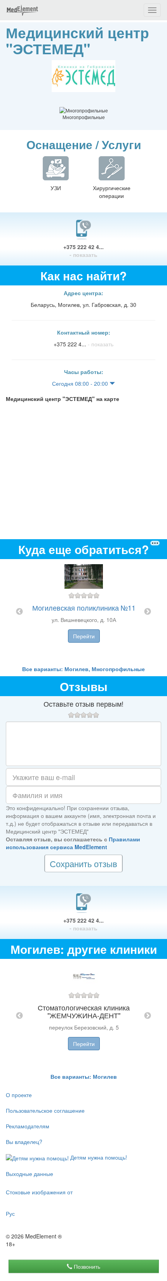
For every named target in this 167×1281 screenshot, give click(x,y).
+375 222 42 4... (83, 250)
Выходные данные (29, 1174)
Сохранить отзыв (83, 863)
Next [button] (147, 612)
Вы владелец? (24, 1142)
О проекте (19, 1095)
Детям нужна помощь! (98, 1157)
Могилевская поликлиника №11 (84, 607)
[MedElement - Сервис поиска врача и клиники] (22, 10)
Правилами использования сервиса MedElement (73, 843)
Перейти (84, 636)
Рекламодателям (27, 1126)
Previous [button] (19, 612)
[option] (84, 612)
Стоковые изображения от (39, 1192)
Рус (10, 1213)
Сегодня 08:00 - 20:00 (81, 383)
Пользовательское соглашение (45, 1110)
